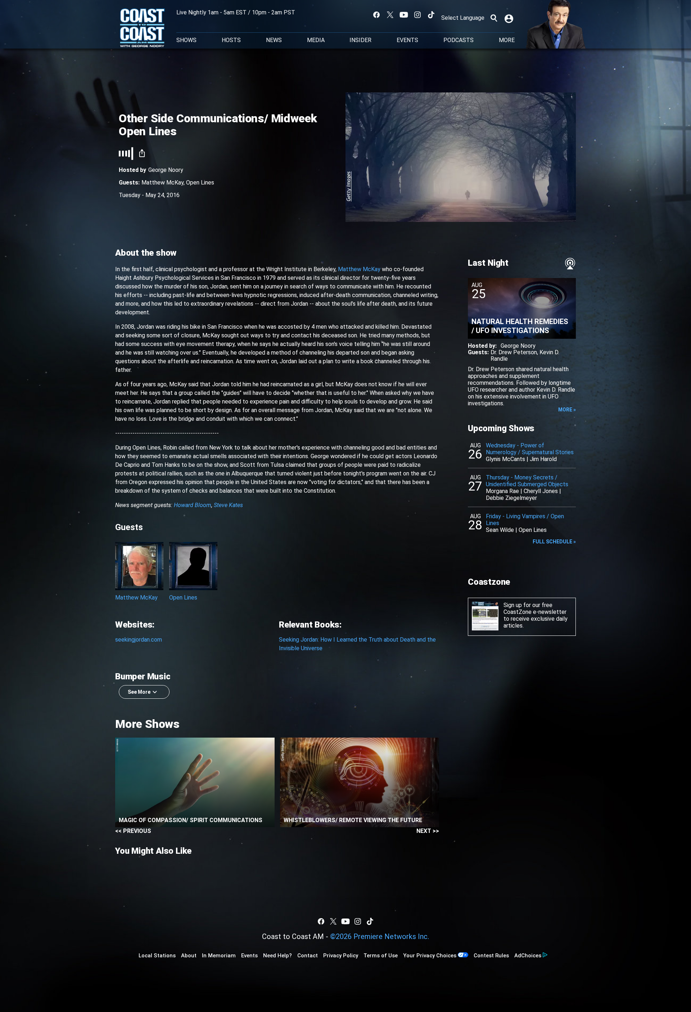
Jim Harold (543, 459)
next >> (427, 831)
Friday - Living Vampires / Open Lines (525, 519)
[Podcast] (570, 263)
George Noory (165, 170)
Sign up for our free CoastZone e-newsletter (534, 608)
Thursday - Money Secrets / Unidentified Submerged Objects (527, 481)
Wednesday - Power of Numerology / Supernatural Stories (530, 449)
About (189, 955)
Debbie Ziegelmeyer (511, 497)
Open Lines (200, 182)
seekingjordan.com (138, 639)
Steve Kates (228, 505)
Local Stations (157, 955)
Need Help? (277, 955)
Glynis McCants (505, 459)
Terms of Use (380, 955)
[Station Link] (142, 28)
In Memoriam (219, 955)
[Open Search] (494, 18)
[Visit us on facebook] (376, 14)
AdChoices (527, 955)
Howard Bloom (192, 505)
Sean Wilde (500, 529)
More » (567, 409)
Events (407, 40)
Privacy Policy (340, 955)
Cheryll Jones (541, 491)
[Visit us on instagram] (417, 14)
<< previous (133, 831)
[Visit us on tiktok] (431, 14)
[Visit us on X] (390, 14)
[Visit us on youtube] (403, 14)
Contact (307, 955)
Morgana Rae (502, 491)
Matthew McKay (162, 182)
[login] (510, 18)
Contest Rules (491, 955)
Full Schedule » (554, 541)
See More (139, 692)
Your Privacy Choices (429, 955)
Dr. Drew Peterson (514, 352)
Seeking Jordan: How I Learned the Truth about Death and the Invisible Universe (357, 644)
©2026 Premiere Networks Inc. (379, 936)
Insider (360, 40)
